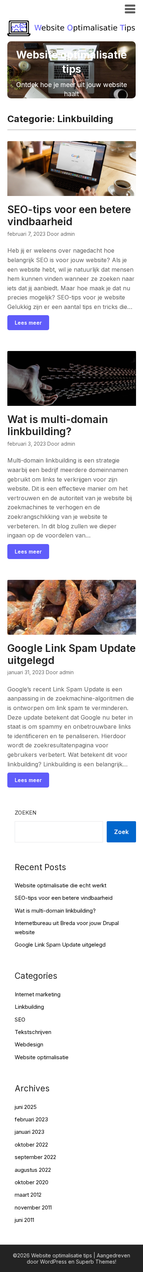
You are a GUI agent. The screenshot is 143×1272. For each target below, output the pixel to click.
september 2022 (35, 1157)
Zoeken (25, 812)
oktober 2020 (31, 1182)
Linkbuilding (29, 1006)
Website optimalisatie (42, 1057)
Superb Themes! (96, 1261)
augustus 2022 (33, 1169)
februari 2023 (31, 1119)
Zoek (121, 831)
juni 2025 (26, 1106)
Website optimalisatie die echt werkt (60, 885)
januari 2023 (29, 1131)
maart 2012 (28, 1194)
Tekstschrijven (33, 1031)
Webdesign (29, 1044)
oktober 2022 (31, 1144)
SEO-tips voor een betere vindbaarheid (69, 215)
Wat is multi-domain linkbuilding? (57, 425)
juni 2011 (24, 1219)
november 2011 (33, 1207)
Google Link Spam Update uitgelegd (71, 654)
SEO (20, 1019)
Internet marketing (37, 994)
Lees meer (28, 323)
